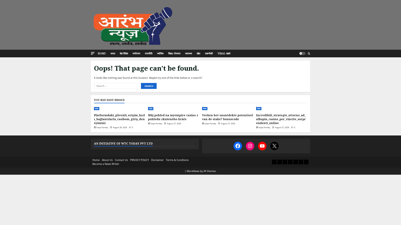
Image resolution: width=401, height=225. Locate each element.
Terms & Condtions (177, 160)
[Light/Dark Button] (302, 53)
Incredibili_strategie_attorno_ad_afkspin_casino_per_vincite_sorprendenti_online (281, 119)
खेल (198, 53)
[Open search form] (309, 53)
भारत (113, 53)
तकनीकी (209, 53)
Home (102, 53)
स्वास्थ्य (188, 53)
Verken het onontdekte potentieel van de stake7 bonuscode (227, 117)
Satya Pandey (102, 127)
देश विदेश (124, 53)
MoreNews (193, 171)
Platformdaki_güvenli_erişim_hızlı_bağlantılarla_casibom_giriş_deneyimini (119, 119)
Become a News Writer (105, 164)
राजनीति (148, 53)
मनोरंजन (136, 53)
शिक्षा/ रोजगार (174, 53)
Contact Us (121, 160)
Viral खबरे (224, 53)
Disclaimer (157, 160)
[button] (93, 53)
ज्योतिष (160, 53)
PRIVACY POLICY (139, 160)
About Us (107, 160)
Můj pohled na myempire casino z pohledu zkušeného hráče (173, 117)
